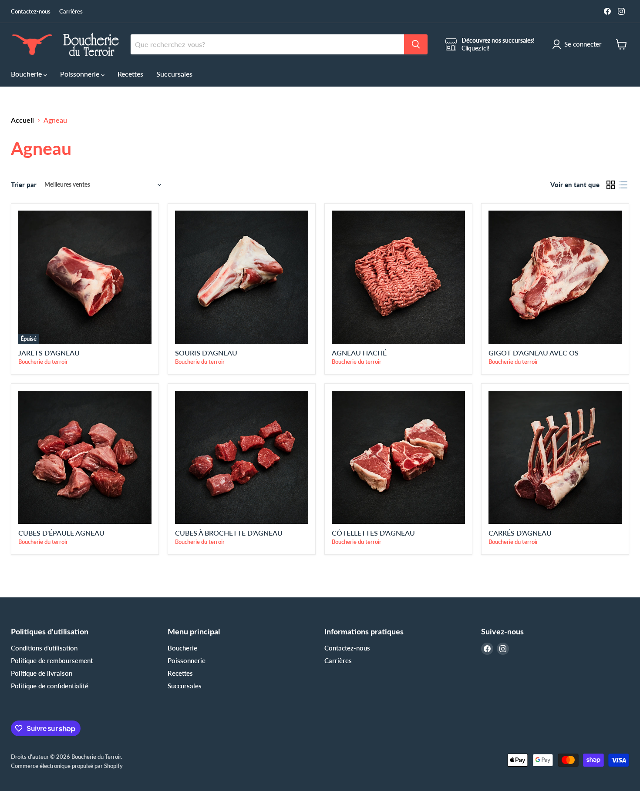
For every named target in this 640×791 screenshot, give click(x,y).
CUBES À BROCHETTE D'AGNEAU (229, 533)
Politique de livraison (41, 673)
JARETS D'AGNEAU (49, 353)
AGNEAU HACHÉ (359, 353)
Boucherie (27, 74)
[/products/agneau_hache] (398, 277)
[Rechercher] (416, 44)
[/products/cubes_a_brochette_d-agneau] (241, 457)
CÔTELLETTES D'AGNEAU (373, 533)
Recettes (130, 74)
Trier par (24, 184)
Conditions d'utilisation (44, 648)
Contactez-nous (31, 11)
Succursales (174, 74)
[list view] (623, 185)
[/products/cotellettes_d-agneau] (398, 457)
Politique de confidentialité (49, 686)
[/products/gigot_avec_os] (555, 277)
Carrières (71, 11)
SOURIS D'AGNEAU (206, 353)
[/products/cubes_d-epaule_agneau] (85, 457)
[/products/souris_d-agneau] (241, 277)
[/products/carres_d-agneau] (555, 457)
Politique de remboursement (52, 660)
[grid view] (611, 185)
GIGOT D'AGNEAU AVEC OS (533, 353)
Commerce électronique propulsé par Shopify (67, 765)
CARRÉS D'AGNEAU (520, 533)
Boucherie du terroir (43, 361)
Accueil (22, 120)
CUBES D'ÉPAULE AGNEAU (61, 533)
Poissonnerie (80, 74)
